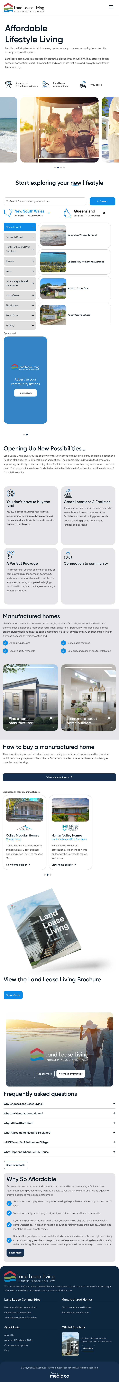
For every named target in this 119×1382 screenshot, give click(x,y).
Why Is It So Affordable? (18, 1123)
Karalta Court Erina (78, 288)
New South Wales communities (20, 1307)
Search (104, 201)
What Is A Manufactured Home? (23, 1113)
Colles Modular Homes (22, 835)
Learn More (15, 1252)
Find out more (44, 1073)
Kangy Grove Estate (79, 315)
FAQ (6, 1350)
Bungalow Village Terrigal (82, 235)
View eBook (13, 995)
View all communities (71, 1073)
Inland (9, 271)
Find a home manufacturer (75, 1312)
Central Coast (13, 226)
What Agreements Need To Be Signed (27, 1132)
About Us (9, 1335)
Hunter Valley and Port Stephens (18, 249)
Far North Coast (14, 237)
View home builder (16, 864)
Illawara (10, 261)
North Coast (12, 295)
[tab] (32, 213)
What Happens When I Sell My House (26, 1152)
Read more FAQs (15, 1164)
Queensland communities (17, 1312)
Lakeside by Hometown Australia (86, 262)
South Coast (12, 315)
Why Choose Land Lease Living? (24, 1103)
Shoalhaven (12, 305)
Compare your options (16, 1345)
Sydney (10, 325)
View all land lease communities (20, 1317)
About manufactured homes (76, 1307)
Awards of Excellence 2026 (18, 1340)
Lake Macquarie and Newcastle (17, 283)
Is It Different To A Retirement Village (26, 1142)
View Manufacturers (57, 777)
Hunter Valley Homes (67, 835)
